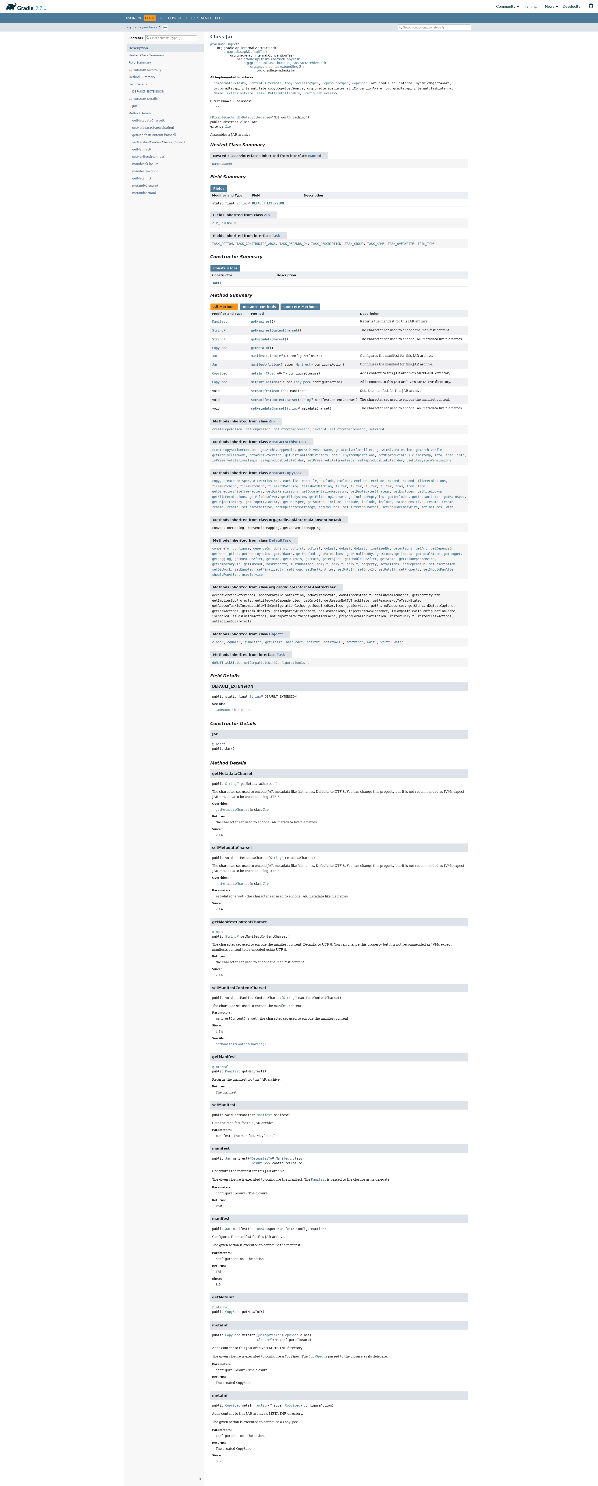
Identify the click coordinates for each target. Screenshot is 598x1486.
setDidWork (221, 569)
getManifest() (142, 149)
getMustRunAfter (249, 559)
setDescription (442, 564)
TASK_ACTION (222, 244)
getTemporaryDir (226, 564)
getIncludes (398, 497)
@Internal (220, 1067)
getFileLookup (430, 491)
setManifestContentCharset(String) (158, 142)
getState (387, 559)
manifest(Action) (145, 171)
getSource (315, 502)
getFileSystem (293, 497)
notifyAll (332, 642)
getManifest (261, 321)
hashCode (293, 642)
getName (272, 559)
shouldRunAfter (225, 574)
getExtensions (331, 554)
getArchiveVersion (265, 455)
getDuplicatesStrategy (370, 491)
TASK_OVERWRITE (401, 244)
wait (371, 642)
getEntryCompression (291, 429)
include (334, 502)
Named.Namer (222, 164)
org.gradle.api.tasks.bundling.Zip (277, 66)
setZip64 (376, 429)
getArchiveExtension (394, 450)
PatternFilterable (284, 93)
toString (353, 642)
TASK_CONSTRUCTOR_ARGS (256, 244)
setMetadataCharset (268, 408)
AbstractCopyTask (285, 473)
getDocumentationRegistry (324, 491)
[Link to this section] (268, 144)
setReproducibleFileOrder (380, 460)
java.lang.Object (223, 44)
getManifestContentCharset (274, 330)
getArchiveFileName (229, 455)
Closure (274, 356)
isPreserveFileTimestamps (234, 460)
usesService (252, 574)
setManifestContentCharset (274, 400)
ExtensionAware (240, 93)
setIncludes (431, 507)
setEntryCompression (347, 429)
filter (341, 486)
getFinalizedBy (360, 554)
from (399, 486)
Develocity (571, 6)
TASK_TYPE (426, 244)
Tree (161, 18)
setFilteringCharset (360, 507)
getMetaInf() (141, 178)
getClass (272, 642)
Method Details (139, 113)
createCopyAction (227, 429)
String (242, 203)
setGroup (294, 569)
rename (432, 502)
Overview (133, 18)
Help (218, 18)
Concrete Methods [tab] (300, 307)
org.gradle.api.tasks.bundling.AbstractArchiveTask (284, 63)
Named (218, 93)
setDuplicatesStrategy (295, 507)
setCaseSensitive (257, 507)
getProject (331, 559)
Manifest (219, 321)
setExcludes (329, 507)
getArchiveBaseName (315, 450)
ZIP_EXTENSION (224, 223)
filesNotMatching (283, 486)
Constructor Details (143, 98)
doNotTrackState (226, 662)
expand (393, 481)
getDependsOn (442, 548)
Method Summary (141, 77)
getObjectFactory (227, 502)
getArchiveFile (429, 450)
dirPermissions (266, 481)
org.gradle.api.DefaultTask (245, 52)
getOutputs (292, 559)
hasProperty (276, 564)
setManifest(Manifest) (148, 156)
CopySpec (359, 83)
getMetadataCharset (268, 339)
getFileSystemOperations (353, 455)
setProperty (409, 569)
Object (275, 634)
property (369, 564)
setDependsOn (414, 564)
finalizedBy (379, 548)
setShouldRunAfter (439, 569)
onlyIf (322, 564)
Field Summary (139, 62)
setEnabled (244, 569)
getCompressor (258, 429)
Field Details (137, 84)
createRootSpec (236, 481)
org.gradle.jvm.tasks (141, 27)
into (438, 455)
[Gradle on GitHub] (591, 6)
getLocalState (428, 554)
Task (240, 83)
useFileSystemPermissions (428, 460)
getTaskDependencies (416, 559)
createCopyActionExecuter (234, 450)
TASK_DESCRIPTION (326, 244)
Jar (165, 27)
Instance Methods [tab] (259, 307)
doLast (329, 548)
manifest (258, 356)
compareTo (220, 548)
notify (312, 642)
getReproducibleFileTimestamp (404, 455)
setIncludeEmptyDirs (400, 507)
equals (232, 642)
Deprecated (177, 18)
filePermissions (432, 481)
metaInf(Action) (144, 193)
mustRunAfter (302, 564)
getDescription (225, 554)
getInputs (403, 554)
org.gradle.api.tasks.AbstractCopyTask (268, 59)
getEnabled (305, 554)
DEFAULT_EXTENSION (148, 91)
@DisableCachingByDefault (232, 117)
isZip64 (319, 429)
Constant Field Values (233, 710)
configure (241, 548)
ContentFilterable (265, 83)
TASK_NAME (375, 244)
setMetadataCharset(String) (153, 127)
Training (530, 6)
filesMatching (224, 486)
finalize (251, 642)
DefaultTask (280, 540)
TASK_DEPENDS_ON (293, 244)
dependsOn (261, 548)
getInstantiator (426, 497)
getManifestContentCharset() (154, 135)
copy (216, 481)
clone (216, 642)
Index (193, 18)
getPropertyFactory (262, 502)
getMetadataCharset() (148, 120)
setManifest (261, 391)
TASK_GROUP (354, 244)
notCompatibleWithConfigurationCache (276, 662)
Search (206, 18)
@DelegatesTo (260, 1158)
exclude (327, 481)
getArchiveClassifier (354, 450)
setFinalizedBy (270, 569)
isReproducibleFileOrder (282, 460)
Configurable (314, 93)
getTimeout (253, 564)
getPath (312, 559)
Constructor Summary (145, 69)
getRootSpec (293, 502)
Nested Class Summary (146, 55)
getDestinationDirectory (306, 455)
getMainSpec (454, 497)
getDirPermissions (282, 491)
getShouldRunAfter (361, 559)
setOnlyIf (345, 569)
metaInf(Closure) (145, 185)
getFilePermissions (229, 497)
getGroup (384, 554)
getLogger (452, 554)
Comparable (223, 83)
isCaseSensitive (409, 502)
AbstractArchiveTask (287, 442)
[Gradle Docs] (19, 5)
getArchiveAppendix (277, 450)
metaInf (257, 373)
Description (138, 48)
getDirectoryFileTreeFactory (237, 491)
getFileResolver (263, 497)
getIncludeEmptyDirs (366, 497)
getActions (402, 548)
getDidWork (283, 554)
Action (273, 364)
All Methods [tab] (224, 307)
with (449, 507)
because (263, 117)
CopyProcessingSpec (302, 83)
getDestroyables (256, 554)
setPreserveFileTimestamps (330, 460)
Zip (228, 126)
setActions (389, 564)
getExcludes (403, 491)
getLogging (221, 559)
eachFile (290, 481)
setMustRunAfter (320, 569)
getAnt (421, 548)
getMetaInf (260, 348)
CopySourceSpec (335, 83)
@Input (217, 932)
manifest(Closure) (146, 164)
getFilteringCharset (327, 497)
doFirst (280, 548)
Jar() (135, 106)
